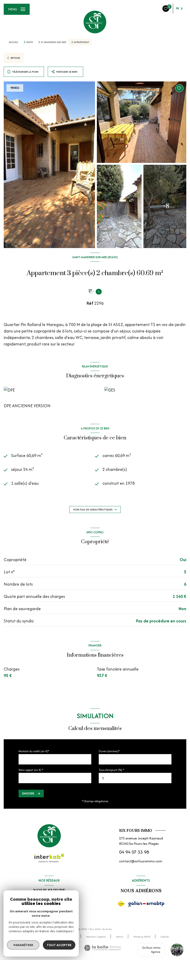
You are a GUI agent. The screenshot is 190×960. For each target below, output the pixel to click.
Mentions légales (96, 936)
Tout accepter (59, 945)
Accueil (13, 42)
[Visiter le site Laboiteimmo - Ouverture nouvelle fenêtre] (102, 948)
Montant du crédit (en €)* (34, 751)
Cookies (165, 936)
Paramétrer (23, 945)
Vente (29, 42)
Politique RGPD (142, 936)
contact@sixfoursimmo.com (140, 861)
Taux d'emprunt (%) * (111, 770)
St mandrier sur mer (53, 42)
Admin (120, 936)
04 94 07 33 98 (134, 851)
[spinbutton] (135, 778)
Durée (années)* (109, 751)
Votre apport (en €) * (31, 770)
